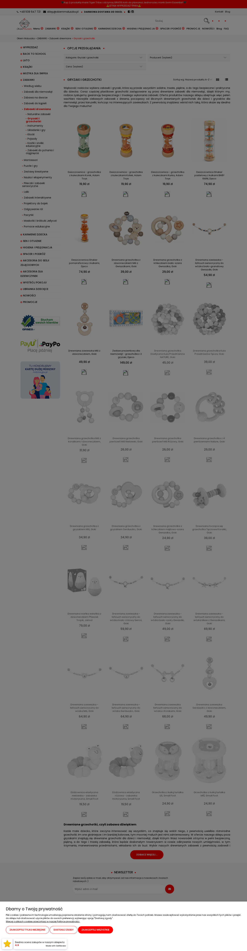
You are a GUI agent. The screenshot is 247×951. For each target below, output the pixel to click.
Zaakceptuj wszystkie (95, 930)
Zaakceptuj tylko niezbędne (27, 930)
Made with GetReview (56, 945)
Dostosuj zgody (64, 930)
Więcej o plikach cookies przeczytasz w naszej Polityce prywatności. (43, 921)
